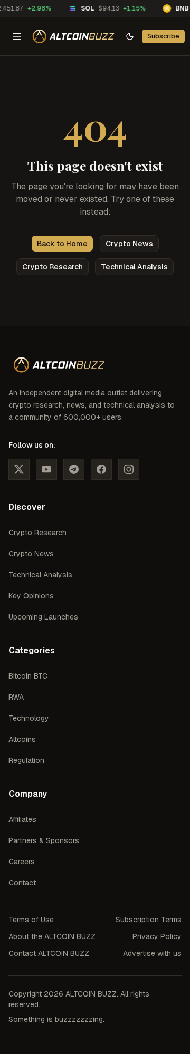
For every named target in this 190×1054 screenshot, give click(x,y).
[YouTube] (46, 469)
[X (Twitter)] (19, 469)
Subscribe (163, 36)
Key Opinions (31, 596)
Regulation (26, 760)
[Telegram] (73, 469)
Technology (28, 718)
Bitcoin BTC (28, 676)
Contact (22, 882)
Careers (21, 861)
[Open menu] (16, 36)
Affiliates (22, 819)
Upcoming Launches (43, 617)
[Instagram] (128, 469)
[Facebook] (101, 469)
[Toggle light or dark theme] (129, 36)
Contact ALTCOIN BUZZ (48, 953)
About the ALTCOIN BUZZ (52, 936)
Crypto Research (52, 267)
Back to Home (62, 243)
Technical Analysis (134, 267)
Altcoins (22, 739)
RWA (16, 697)
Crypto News (129, 243)
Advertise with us (152, 953)
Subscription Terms (149, 919)
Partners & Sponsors (43, 840)
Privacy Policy (157, 936)
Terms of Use (31, 919)
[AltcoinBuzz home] (73, 36)
